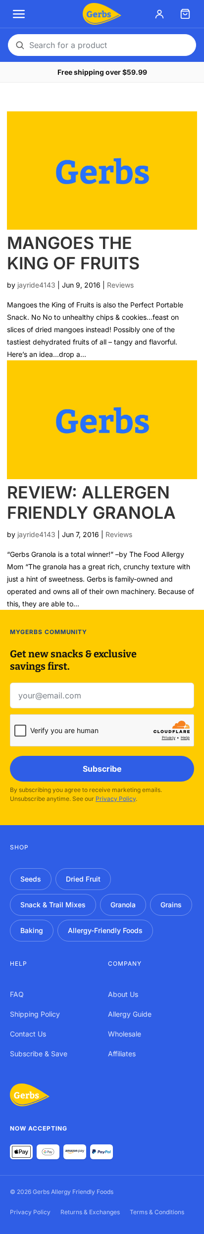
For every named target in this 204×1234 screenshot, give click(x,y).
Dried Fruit (83, 879)
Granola (123, 904)
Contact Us (28, 1034)
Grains (171, 904)
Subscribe (102, 769)
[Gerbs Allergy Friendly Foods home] (30, 1095)
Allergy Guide (130, 1014)
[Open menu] (19, 14)
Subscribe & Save (38, 1053)
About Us (123, 994)
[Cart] (185, 14)
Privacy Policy (116, 798)
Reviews (120, 285)
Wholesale (124, 1034)
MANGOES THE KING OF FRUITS (73, 253)
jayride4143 (36, 285)
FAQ (17, 994)
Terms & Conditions (157, 1212)
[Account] (159, 14)
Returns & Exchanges (90, 1212)
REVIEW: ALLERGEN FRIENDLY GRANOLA (91, 502)
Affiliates (122, 1053)
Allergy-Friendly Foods (105, 930)
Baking (31, 930)
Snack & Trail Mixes (53, 904)
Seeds (30, 879)
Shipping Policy (35, 1014)
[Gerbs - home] (102, 14)
